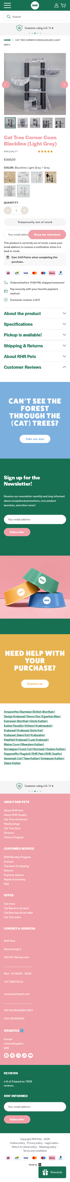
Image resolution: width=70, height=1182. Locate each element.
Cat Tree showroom (15, 819)
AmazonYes (11, 711)
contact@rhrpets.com (17, 994)
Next (64, 84)
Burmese (26, 711)
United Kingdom (13, 1043)
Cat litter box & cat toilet (18, 912)
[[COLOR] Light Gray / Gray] (37, 177)
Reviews (9, 832)
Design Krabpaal (14, 716)
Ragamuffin (11, 753)
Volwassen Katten (51, 758)
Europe (8, 1039)
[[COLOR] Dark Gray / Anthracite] (23, 177)
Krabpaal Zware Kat (16, 735)
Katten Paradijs (13, 725)
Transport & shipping (16, 866)
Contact (9, 861)
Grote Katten (38, 721)
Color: (27, 167)
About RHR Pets (14, 810)
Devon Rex (33, 716)
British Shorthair (43, 711)
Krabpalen (37, 735)
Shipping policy (47, 1147)
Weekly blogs (12, 824)
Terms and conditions (35, 1150)
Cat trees (9, 903)
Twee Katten (31, 758)
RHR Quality (53, 753)
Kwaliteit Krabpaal (15, 739)
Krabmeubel (43, 725)
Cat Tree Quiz (12, 828)
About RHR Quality (15, 815)
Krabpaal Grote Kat (29, 730)
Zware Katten (12, 763)
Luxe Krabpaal (38, 739)
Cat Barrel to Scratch (16, 908)
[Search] (9, 17)
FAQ (6, 884)
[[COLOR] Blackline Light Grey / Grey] (23, 191)
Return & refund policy (24, 1147)
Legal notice (51, 1143)
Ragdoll (25, 753)
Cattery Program (14, 837)
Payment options (14, 875)
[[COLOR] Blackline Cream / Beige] (50, 177)
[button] (45, 151)
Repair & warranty (14, 879)
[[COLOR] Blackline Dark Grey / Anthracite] (10, 191)
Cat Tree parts (12, 917)
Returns (9, 870)
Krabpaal (10, 730)
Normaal (38, 749)
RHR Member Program (17, 857)
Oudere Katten (55, 749)
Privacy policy (35, 1143)
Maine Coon (12, 744)
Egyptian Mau (51, 716)
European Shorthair (16, 721)
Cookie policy (17, 1143)
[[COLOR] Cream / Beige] (10, 177)
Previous (6, 84)
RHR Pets (38, 753)
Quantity (11, 202)
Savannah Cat (13, 758)
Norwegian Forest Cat (18, 749)
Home (7, 39)
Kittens (29, 725)
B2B (6, 1048)
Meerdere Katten (32, 744)
